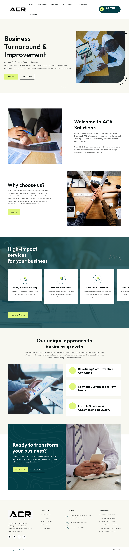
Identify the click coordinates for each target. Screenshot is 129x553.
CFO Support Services (107, 518)
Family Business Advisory (108, 525)
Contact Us (33, 14)
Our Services (81, 5)
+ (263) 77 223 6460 (110, 9)
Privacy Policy (117, 550)
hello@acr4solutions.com (78, 522)
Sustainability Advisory (107, 531)
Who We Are (42, 5)
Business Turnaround (107, 515)
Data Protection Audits (107, 521)
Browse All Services (18, 315)
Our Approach (67, 5)
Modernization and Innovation (110, 528)
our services (27, 77)
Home (31, 5)
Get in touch (20, 469)
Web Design (11, 550)
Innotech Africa (21, 550)
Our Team (54, 5)
